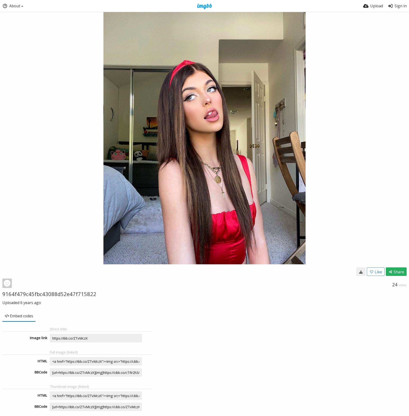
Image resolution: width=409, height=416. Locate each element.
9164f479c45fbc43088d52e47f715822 (49, 293)
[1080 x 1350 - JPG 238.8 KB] (361, 271)
